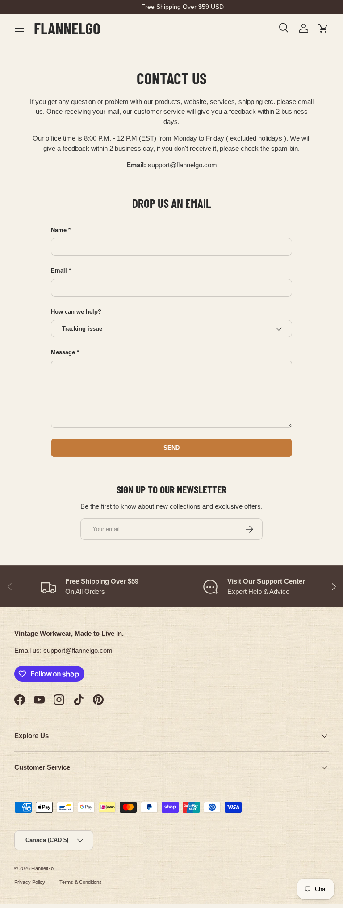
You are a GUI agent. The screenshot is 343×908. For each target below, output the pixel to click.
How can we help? (76, 311)
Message (63, 352)
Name (59, 230)
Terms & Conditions (80, 882)
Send (171, 447)
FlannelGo (42, 868)
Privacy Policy (29, 882)
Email (59, 270)
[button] (323, 28)
